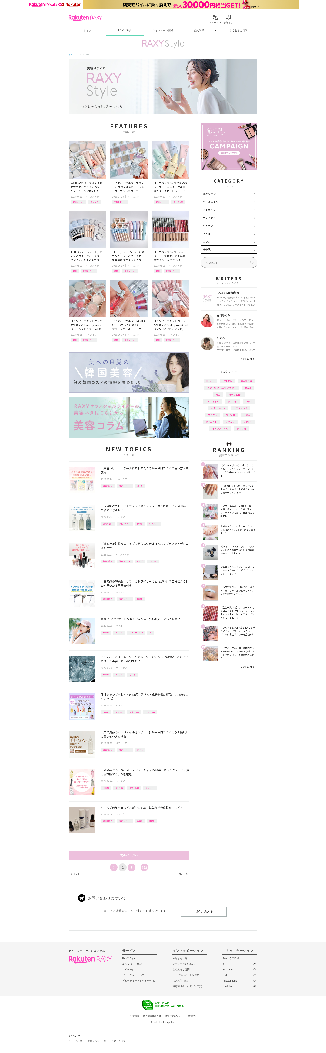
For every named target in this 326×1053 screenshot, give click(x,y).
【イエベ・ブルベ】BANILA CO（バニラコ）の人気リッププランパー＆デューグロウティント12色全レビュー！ (128, 325)
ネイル (119, 625)
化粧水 (246, 415)
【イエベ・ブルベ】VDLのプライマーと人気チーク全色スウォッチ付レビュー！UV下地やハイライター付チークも (171, 187)
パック (140, 485)
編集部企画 (107, 485)
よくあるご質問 (238, 30)
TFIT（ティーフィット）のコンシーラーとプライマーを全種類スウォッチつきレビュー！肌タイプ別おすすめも (128, 256)
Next (183, 874)
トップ (87, 30)
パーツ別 (230, 415)
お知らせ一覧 (179, 958)
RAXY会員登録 (230, 958)
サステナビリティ (121, 1041)
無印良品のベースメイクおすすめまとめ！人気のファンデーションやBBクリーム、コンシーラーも (86, 187)
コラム (207, 241)
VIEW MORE (249, 359)
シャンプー (154, 523)
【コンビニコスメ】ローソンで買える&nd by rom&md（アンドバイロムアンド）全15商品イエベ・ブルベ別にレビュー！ (171, 325)
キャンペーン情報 (163, 30)
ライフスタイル (220, 428)
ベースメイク (92, 196)
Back (75, 874)
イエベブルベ (240, 408)
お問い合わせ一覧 (97, 1041)
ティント (153, 561)
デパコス (230, 421)
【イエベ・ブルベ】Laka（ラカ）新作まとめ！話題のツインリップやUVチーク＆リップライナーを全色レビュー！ (170, 256)
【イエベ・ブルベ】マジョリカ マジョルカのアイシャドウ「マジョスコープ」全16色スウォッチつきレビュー (128, 187)
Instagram (227, 969)
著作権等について (174, 1016)
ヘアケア (120, 516)
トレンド (119, 632)
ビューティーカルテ (133, 975)
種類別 (140, 523)
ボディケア (121, 667)
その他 (207, 249)
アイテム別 (178, 202)
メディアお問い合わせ (184, 964)
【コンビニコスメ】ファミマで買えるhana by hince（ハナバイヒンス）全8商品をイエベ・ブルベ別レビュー (87, 325)
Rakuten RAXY (85, 18)
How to (106, 632)
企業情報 (134, 1016)
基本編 (248, 387)
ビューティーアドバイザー (137, 980)
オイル (140, 750)
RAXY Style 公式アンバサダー (221, 387)
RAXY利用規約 (180, 980)
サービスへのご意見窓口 (185, 975)
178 (144, 867)
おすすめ (119, 712)
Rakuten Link (229, 980)
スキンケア (121, 479)
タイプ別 (241, 428)
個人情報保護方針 (152, 1016)
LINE (225, 975)
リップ (140, 561)
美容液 (140, 821)
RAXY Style (125, 30)
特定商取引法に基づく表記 (187, 986)
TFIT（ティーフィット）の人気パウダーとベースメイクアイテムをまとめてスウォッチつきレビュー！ (87, 256)
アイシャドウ (212, 401)
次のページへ (129, 855)
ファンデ (94, 202)
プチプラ (212, 415)
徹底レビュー (78, 202)
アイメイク (91, 334)
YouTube (227, 986)
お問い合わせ (204, 911)
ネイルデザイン (136, 632)
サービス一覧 (75, 1041)
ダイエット (211, 421)
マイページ (128, 969)
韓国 (75, 271)
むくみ (132, 674)
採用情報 (191, 1016)
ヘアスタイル (218, 408)
